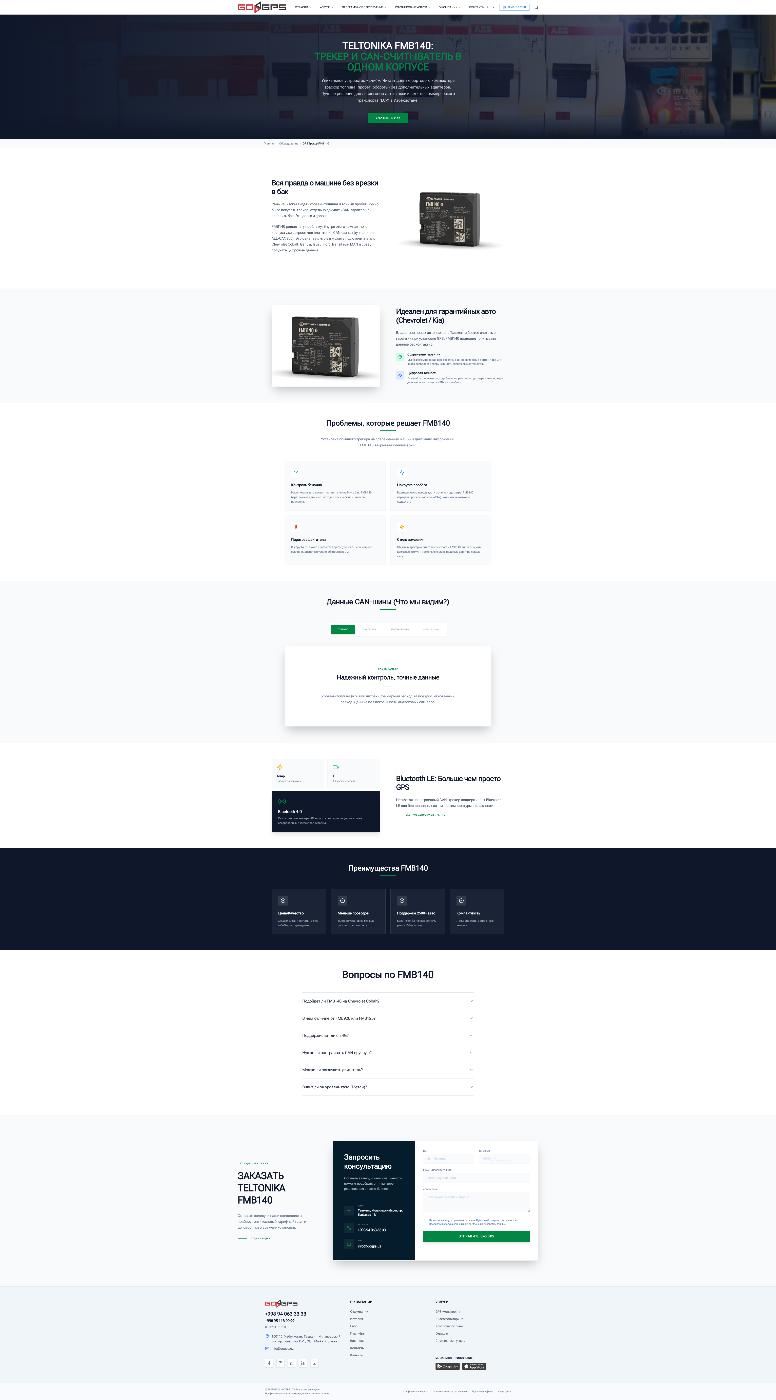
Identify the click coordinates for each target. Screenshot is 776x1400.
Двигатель (369, 629)
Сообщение (430, 1189)
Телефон (484, 1151)
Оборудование (288, 143)
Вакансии (357, 1341)
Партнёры (357, 1333)
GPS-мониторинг (448, 1312)
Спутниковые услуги (450, 1341)
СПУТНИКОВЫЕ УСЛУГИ (411, 7)
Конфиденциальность (415, 1391)
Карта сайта (504, 1391)
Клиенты (356, 1355)
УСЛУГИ (325, 7)
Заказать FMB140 (388, 118)
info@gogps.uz (283, 1348)
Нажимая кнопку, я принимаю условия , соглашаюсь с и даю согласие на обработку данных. (473, 1222)
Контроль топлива (449, 1326)
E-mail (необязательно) (437, 1170)
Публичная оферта (482, 1391)
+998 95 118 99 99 (279, 1321)
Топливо (342, 629)
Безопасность (400, 629)
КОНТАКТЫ (476, 7)
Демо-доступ (516, 7)
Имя (425, 1151)
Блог (353, 1326)
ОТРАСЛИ (301, 7)
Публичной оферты (487, 1220)
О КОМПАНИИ (448, 7)
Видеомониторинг (449, 1319)
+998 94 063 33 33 (285, 1314)
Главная (269, 143)
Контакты (357, 1348)
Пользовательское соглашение (449, 1391)
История (356, 1319)
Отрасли (441, 1333)
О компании (359, 1312)
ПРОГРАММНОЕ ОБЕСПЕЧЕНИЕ (362, 7)
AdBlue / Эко (431, 629)
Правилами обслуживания (445, 1223)
